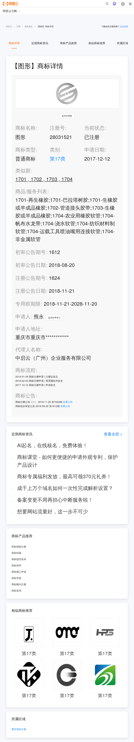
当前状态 (94, 127)
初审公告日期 (30, 264)
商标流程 (25, 370)
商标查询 (16, 590)
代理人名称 (28, 349)
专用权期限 (28, 303)
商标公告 (25, 395)
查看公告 (68, 402)
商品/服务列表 (31, 191)
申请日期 (94, 149)
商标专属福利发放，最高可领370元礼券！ (64, 476)
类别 (55, 149)
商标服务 (28, 26)
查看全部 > (113, 433)
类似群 (23, 170)
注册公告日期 (30, 290)
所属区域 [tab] (122, 43)
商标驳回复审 (19, 559)
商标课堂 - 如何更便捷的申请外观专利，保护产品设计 (67, 460)
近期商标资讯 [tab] (39, 43)
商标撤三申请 (19, 571)
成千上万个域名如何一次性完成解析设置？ (65, 487)
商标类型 (25, 149)
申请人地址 (28, 328)
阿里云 (9, 26)
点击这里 (124, 26)
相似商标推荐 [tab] (96, 43)
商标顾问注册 (19, 584)
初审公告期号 (30, 251)
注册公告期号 (30, 277)
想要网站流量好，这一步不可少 (52, 511)
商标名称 (25, 127)
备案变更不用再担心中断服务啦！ (55, 499)
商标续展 (16, 553)
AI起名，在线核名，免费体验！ (52, 445)
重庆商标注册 (19, 729)
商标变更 (16, 578)
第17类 (57, 158)
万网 (18, 26)
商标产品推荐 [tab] (68, 43)
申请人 (23, 316)
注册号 (57, 127)
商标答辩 (16, 565)
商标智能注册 (19, 546)
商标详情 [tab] (14, 43)
